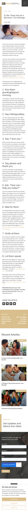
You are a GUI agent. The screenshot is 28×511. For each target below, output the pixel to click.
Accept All (14, 499)
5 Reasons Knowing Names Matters (12, 408)
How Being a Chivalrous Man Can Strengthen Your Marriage (13, 227)
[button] (3, 303)
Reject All (14, 507)
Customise (14, 503)
